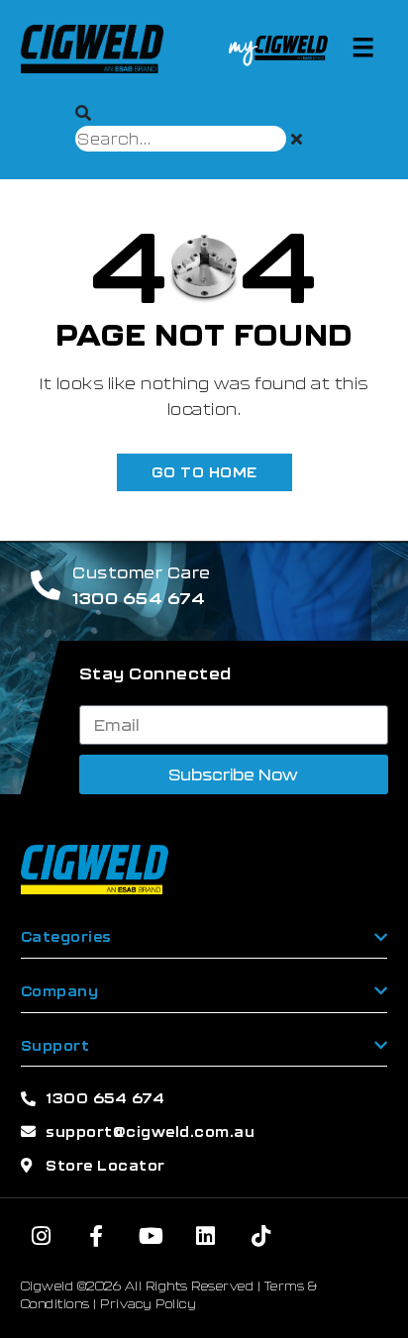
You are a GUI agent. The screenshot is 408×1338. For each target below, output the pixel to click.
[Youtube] (151, 1236)
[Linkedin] (206, 1236)
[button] (362, 47)
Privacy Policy (148, 1303)
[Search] (83, 113)
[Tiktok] (261, 1236)
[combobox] (180, 139)
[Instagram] (41, 1236)
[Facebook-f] (96, 1236)
